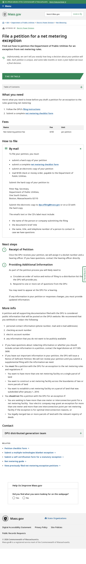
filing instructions (31, 109)
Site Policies (56, 527)
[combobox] (64, 14)
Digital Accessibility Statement (16, 527)
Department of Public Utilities (22, 23)
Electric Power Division (45, 23)
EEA (7, 23)
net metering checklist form (39, 113)
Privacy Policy (41, 527)
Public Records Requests (14, 533)
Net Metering (61, 23)
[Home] (3, 22)
